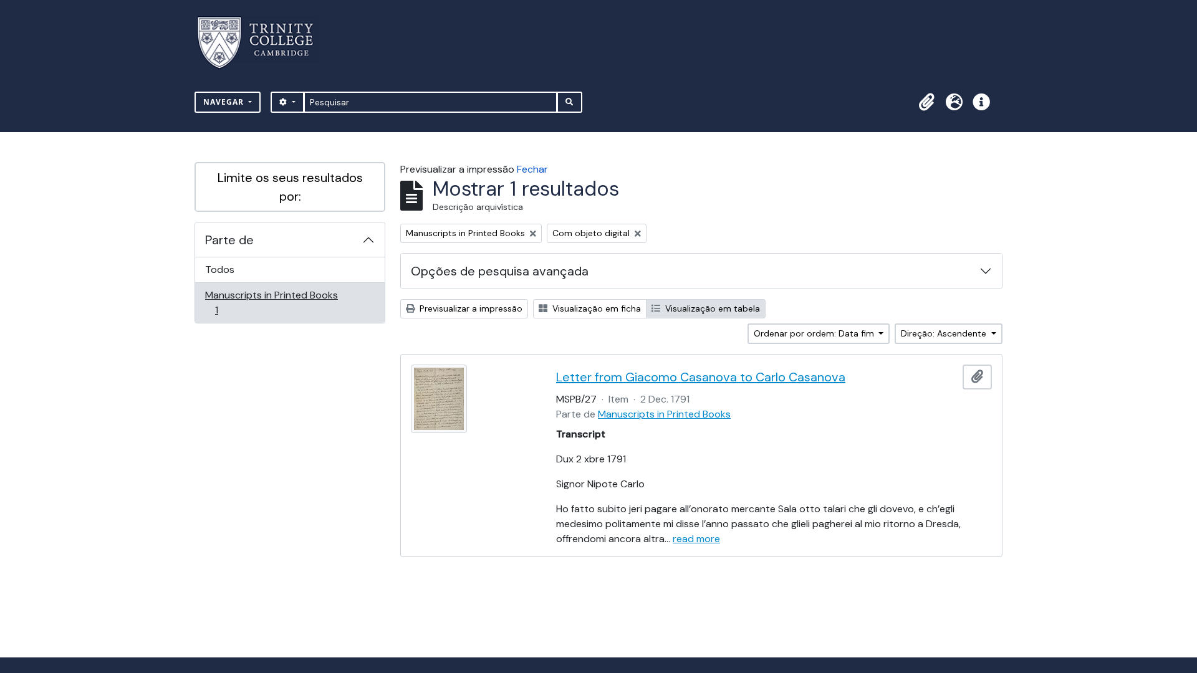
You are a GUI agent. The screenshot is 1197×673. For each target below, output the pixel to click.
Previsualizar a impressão (469, 308)
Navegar (224, 102)
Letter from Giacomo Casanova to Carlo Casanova (700, 377)
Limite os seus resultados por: (290, 186)
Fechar (532, 169)
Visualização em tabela (711, 308)
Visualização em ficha (595, 308)
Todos (219, 269)
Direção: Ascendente (945, 333)
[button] (926, 102)
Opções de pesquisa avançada (500, 271)
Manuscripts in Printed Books (271, 302)
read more (696, 538)
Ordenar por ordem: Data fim (815, 333)
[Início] (263, 42)
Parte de (229, 240)
